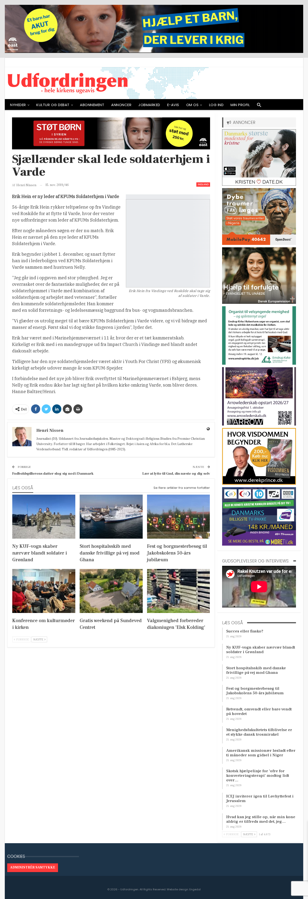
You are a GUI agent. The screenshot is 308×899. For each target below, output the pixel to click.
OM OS (192, 104)
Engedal (195, 889)
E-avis (173, 104)
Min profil (240, 104)
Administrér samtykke (32, 867)
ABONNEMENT (92, 104)
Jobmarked (149, 104)
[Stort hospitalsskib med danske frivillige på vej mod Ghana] (111, 517)
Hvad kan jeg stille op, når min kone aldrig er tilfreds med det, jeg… (260, 819)
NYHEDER (18, 104)
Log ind (216, 104)
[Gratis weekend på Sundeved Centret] (111, 591)
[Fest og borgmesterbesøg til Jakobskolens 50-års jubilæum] (178, 517)
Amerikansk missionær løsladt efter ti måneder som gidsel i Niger (260, 753)
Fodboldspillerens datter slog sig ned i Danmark (53, 473)
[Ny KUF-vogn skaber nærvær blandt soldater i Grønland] (43, 517)
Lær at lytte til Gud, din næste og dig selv (176, 473)
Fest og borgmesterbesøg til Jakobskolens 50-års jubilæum (255, 691)
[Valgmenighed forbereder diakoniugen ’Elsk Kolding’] (178, 591)
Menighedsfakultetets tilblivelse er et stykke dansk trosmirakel (259, 732)
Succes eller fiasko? (244, 631)
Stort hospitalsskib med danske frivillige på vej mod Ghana (256, 670)
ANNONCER (121, 104)
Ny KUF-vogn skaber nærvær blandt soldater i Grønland (260, 650)
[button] (259, 106)
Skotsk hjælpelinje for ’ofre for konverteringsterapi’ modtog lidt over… (257, 775)
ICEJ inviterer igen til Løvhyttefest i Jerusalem (260, 798)
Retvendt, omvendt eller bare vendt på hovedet (259, 711)
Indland (203, 184)
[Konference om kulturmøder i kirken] (43, 591)
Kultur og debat (53, 104)
